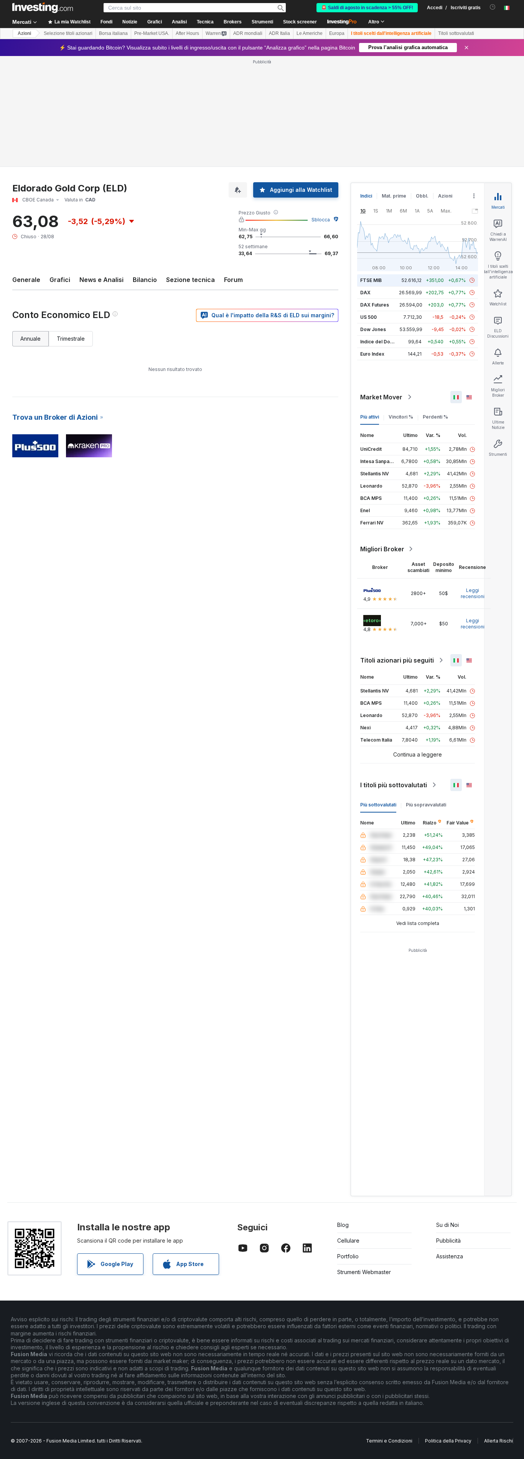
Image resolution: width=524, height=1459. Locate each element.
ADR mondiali (247, 33)
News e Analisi (101, 280)
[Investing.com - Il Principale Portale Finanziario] (42, 7)
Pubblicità (448, 1240)
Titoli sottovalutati (456, 33)
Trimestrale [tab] (71, 338)
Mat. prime (394, 196)
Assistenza (449, 1256)
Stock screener (300, 22)
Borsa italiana (113, 33)
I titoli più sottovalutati (393, 785)
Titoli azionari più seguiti (397, 660)
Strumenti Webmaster (364, 1272)
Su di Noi (447, 1225)
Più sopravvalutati (426, 805)
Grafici (59, 280)
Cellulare (348, 1240)
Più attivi (369, 417)
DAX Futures (374, 305)
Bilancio (145, 280)
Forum (233, 280)
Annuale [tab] (30, 338)
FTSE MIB (371, 280)
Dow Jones (373, 329)
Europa (336, 33)
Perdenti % (435, 417)
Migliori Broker (382, 549)
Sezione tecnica (190, 280)
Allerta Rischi (498, 1441)
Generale (26, 280)
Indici (366, 196)
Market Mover (381, 397)
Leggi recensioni (472, 593)
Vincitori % (401, 417)
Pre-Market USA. (151, 33)
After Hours (187, 33)
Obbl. (422, 196)
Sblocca (320, 220)
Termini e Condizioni (389, 1441)
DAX (365, 292)
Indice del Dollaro (380, 342)
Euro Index (372, 354)
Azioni (24, 33)
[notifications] (492, 7)
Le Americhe (310, 33)
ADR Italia (279, 33)
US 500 (368, 317)
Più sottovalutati (378, 805)
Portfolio (348, 1256)
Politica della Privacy (448, 1441)
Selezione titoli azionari (68, 33)
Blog (343, 1225)
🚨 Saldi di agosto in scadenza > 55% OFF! (367, 7)
